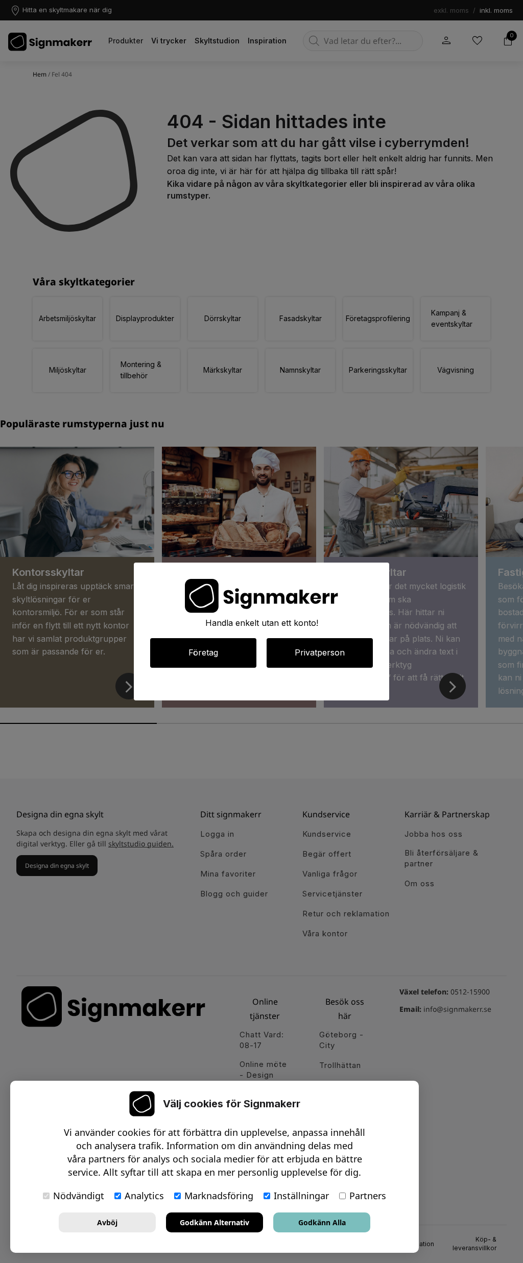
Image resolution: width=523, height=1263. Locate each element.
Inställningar (301, 1195)
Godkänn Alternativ (214, 1222)
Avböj (107, 1222)
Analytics (144, 1195)
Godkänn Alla (322, 1222)
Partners (367, 1195)
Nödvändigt (78, 1195)
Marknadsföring (218, 1195)
